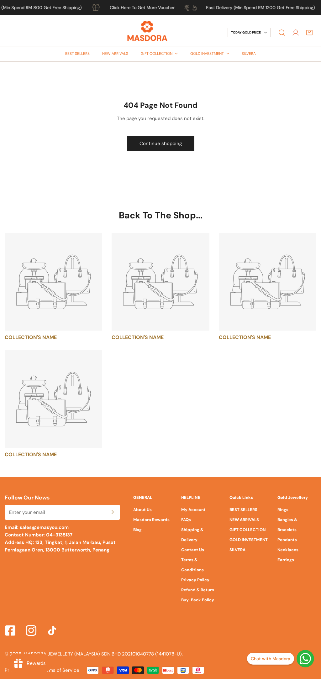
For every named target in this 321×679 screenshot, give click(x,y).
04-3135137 (58, 535)
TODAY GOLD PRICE (246, 32)
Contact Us (192, 549)
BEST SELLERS (243, 509)
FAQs (186, 519)
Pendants (287, 539)
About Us (142, 509)
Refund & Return (197, 590)
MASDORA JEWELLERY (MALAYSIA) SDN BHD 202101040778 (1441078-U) (103, 654)
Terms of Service (60, 670)
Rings (282, 509)
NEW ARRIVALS (244, 519)
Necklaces (287, 549)
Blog (137, 529)
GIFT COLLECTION (247, 529)
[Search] (282, 32)
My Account (193, 509)
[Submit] (111, 512)
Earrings (285, 559)
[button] (309, 32)
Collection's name (31, 337)
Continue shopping (160, 143)
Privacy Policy (195, 579)
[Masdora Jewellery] (147, 32)
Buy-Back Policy (197, 600)
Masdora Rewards (151, 519)
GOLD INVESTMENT (248, 539)
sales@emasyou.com (44, 527)
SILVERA (237, 549)
